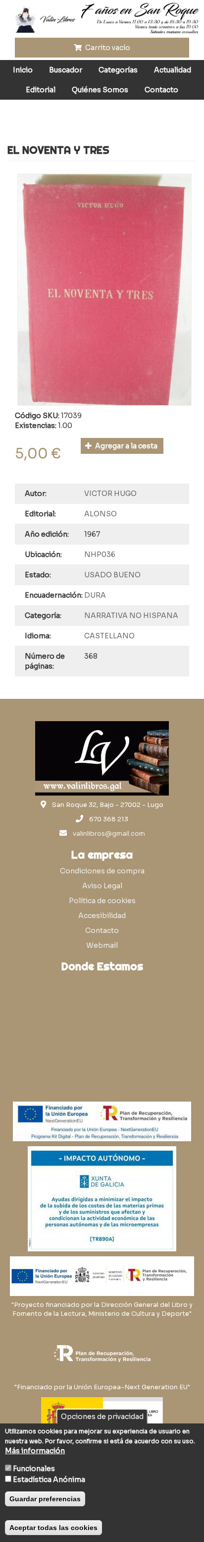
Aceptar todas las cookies (53, 1528)
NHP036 (99, 554)
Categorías (118, 69)
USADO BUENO (112, 574)
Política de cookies (102, 900)
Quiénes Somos (100, 89)
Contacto (161, 89)
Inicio (23, 69)
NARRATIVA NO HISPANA (131, 615)
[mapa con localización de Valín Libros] (102, 1024)
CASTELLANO (109, 635)
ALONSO (100, 513)
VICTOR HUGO (110, 493)
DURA (95, 595)
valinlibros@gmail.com (109, 834)
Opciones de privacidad (102, 1416)
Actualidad (172, 69)
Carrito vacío (107, 47)
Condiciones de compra (102, 870)
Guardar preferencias (45, 1499)
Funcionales (34, 1468)
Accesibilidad (102, 915)
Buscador (65, 69)
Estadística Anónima (49, 1479)
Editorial (40, 89)
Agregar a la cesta (125, 445)
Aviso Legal (102, 885)
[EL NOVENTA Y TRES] (104, 290)
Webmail (102, 945)
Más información (35, 1450)
